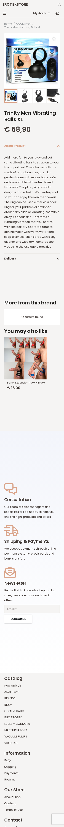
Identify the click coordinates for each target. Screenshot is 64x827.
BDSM (8, 705)
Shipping (10, 767)
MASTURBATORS (15, 730)
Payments (11, 773)
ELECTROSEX (13, 717)
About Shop (12, 797)
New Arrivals (13, 686)
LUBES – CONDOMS (17, 724)
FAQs (8, 760)
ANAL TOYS (11, 692)
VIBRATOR (11, 743)
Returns (9, 779)
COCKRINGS (23, 23)
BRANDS (9, 698)
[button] (59, 4)
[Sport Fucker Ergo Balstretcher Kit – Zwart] (32, 357)
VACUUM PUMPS (15, 736)
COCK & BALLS (14, 711)
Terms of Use (13, 810)
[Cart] (57, 13)
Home (8, 23)
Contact (10, 803)
